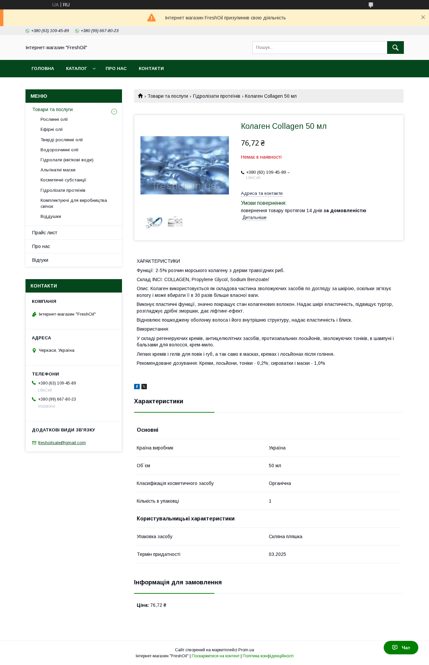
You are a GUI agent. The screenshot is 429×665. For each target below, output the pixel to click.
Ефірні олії (52, 129)
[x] (144, 387)
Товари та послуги (167, 96)
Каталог (76, 68)
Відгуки (40, 260)
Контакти (151, 68)
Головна (43, 68)
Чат (406, 647)
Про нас (116, 68)
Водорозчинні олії (60, 149)
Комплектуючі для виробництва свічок (74, 203)
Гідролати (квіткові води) (67, 159)
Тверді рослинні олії (62, 139)
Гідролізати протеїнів (216, 96)
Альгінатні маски (58, 169)
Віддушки (51, 216)
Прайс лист (44, 232)
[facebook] (137, 387)
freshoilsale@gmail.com (62, 442)
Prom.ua (246, 650)
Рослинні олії (54, 119)
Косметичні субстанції (63, 179)
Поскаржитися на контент (216, 656)
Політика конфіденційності (268, 656)
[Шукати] (395, 47)
